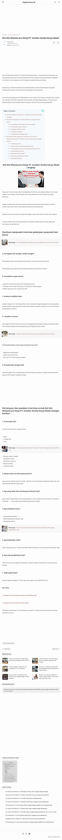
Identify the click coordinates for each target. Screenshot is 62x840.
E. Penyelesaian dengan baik (18, 134)
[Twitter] (26, 834)
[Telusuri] (59, 2)
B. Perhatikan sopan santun (18, 127)
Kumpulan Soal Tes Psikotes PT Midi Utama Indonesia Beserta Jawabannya (25, 818)
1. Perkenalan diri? (15, 144)
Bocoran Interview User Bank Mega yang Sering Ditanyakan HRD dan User (19, 659)
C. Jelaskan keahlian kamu (17, 129)
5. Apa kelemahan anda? (17, 153)
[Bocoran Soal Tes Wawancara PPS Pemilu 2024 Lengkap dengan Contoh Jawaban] (5, 679)
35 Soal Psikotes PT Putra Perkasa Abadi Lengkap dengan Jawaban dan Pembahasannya (28, 805)
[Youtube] (29, 834)
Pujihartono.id (29, 2)
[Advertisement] (31, 19)
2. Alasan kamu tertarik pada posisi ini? (22, 146)
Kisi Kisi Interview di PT (8, 643)
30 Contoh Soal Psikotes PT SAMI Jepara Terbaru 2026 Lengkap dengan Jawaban (26, 791)
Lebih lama (7, 649)
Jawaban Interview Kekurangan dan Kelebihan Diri (20, 595)
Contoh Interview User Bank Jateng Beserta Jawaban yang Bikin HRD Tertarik (48, 660)
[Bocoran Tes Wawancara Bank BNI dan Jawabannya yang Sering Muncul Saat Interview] (35, 671)
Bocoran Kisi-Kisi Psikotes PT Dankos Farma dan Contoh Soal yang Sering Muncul (27, 795)
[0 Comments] (54, 42)
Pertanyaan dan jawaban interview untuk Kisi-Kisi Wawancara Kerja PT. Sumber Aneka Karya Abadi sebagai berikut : (24, 139)
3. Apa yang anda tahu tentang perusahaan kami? (25, 149)
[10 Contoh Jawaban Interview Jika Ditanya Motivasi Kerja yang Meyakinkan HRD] (5, 531)
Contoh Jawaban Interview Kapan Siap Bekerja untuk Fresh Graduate (37, 242)
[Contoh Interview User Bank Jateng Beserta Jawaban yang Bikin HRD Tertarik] (35, 663)
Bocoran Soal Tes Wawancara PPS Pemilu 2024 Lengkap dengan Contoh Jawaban (19, 676)
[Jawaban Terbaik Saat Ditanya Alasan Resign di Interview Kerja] (5, 336)
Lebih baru (55, 649)
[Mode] (55, 2)
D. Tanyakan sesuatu (16, 132)
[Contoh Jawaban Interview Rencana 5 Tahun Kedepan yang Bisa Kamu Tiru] (5, 451)
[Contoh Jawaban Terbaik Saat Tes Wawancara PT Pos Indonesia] (5, 671)
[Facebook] (23, 834)
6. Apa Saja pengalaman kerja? (19, 156)
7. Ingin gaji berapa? (16, 158)
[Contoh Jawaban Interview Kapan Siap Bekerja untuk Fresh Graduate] (5, 245)
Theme (49, 837)
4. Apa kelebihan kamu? (17, 151)
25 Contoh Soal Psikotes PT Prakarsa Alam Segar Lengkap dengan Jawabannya (26, 808)
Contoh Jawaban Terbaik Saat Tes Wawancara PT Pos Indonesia (18, 667)
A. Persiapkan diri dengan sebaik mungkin (22, 124)
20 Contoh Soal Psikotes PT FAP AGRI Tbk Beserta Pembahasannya (23, 798)
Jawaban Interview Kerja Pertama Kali (15, 603)
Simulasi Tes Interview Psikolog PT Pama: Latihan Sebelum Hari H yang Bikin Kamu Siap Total (48, 676)
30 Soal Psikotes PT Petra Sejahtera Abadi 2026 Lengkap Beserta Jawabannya (26, 815)
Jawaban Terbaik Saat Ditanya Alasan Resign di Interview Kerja (35, 334)
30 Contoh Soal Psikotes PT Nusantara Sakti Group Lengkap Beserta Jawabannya (27, 801)
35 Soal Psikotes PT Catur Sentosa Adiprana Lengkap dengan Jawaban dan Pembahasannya (29, 822)
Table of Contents (9, 111)
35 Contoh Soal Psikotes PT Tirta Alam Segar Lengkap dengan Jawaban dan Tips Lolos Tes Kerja (30, 812)
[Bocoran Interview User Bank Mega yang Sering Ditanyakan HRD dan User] (5, 663)
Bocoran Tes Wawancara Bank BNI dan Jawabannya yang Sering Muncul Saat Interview (48, 668)
